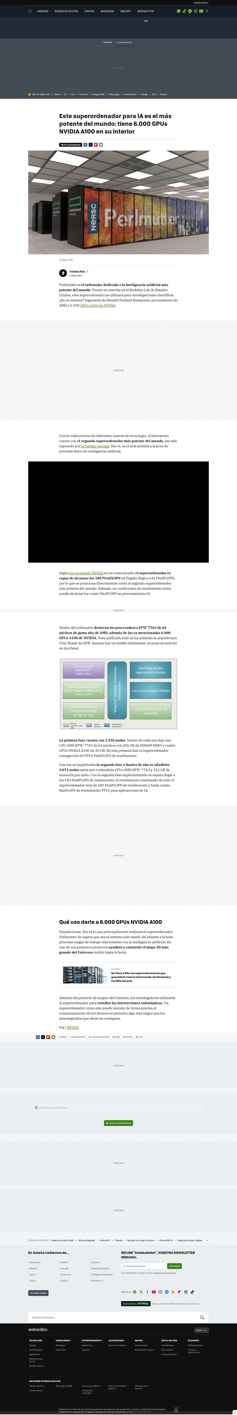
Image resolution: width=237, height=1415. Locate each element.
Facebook (85, 145)
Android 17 (105, 1240)
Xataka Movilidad (100, 1268)
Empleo (64, 1280)
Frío (72, 94)
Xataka (32, 1345)
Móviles (33, 1268)
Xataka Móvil (35, 1349)
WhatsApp (179, 11)
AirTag (144, 94)
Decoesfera (167, 1349)
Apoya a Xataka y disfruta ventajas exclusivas (175, 1303)
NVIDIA (73, 1027)
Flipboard (96, 145)
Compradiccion (169, 1354)
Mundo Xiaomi (36, 1365)
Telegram (190, 11)
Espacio (95, 1262)
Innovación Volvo (124, 42)
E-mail (101, 145)
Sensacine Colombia (87, 1391)
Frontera (83, 94)
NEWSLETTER (146, 11)
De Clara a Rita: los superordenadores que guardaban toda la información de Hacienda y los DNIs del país (141, 977)
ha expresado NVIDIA (86, 573)
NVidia (129, 1036)
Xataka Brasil (35, 1390)
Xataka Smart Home (36, 1360)
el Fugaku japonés (95, 446)
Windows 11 (97, 1280)
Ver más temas (38, 1292)
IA (65, 94)
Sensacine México (91, 1385)
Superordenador (100, 1036)
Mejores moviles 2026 (63, 1240)
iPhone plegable (87, 1240)
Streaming (34, 1262)
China (56, 94)
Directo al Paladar (118, 1345)
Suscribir (174, 1266)
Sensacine (87, 1345)
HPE (140, 1036)
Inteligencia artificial (102, 1274)
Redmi (163, 94)
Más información (142, 1411)
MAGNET (126, 11)
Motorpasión (141, 1345)
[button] (79, 271)
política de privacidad (165, 1272)
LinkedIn (185, 1291)
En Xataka (115, 969)
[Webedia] (201, 2)
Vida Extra (61, 1349)
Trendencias (167, 1345)
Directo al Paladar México (118, 1387)
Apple (32, 1274)
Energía (64, 1268)
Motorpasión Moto (144, 1349)
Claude (119, 1240)
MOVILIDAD (107, 11)
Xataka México (36, 1385)
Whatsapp (114, 94)
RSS (173, 1291)
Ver (120, 1123)
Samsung (65, 1274)
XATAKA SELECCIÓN (66, 11)
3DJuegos (60, 1345)
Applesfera (34, 1354)
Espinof (85, 1349)
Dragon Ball (98, 94)
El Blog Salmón (195, 1345)
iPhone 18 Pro (166, 1240)
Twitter (207, 11)
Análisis (64, 1262)
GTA (154, 94)
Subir (199, 1330)
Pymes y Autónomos (193, 1351)
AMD (117, 1036)
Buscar (202, 1317)
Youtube (201, 11)
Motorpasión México (141, 1387)
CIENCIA (89, 11)
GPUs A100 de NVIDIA (97, 305)
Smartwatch (130, 94)
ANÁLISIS (42, 11)
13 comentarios (72, 144)
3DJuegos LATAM (64, 1385)
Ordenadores (78, 1036)
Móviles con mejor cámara (141, 1240)
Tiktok (184, 11)
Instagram (196, 11)
